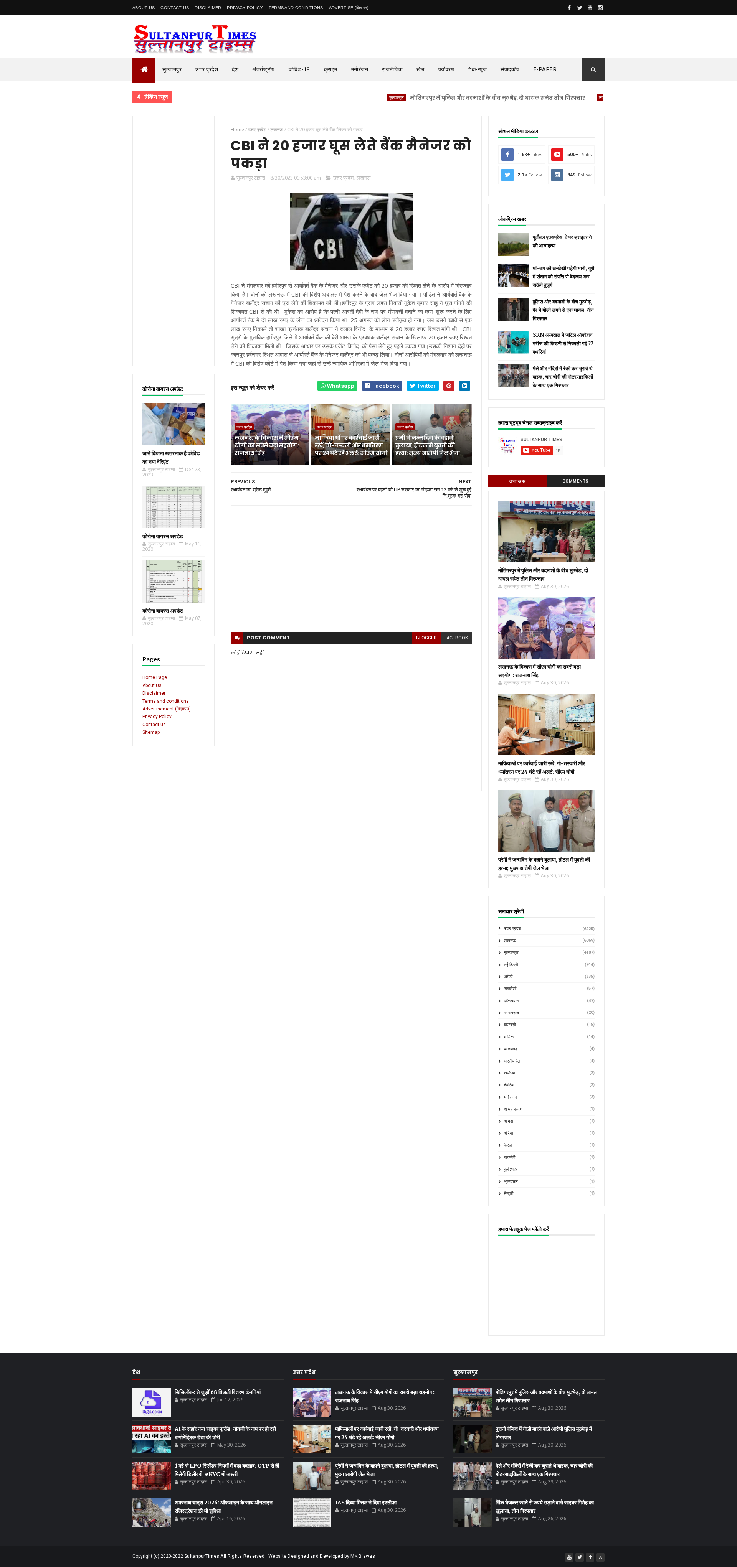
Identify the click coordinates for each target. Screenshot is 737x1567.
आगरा (508, 1121)
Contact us (154, 724)
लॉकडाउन (511, 1001)
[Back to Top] (600, 1557)
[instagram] (600, 7)
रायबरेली (510, 988)
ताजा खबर (517, 481)
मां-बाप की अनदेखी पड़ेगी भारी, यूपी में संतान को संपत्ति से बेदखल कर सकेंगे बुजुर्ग (563, 276)
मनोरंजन (359, 69)
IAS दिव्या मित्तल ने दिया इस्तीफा (366, 1502)
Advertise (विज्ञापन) (349, 7)
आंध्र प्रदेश (513, 1109)
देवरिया (509, 1085)
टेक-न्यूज (477, 69)
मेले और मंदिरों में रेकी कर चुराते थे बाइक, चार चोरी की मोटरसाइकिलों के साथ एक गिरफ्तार (563, 377)
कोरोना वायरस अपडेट (162, 536)
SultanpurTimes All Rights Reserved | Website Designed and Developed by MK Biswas (279, 1556)
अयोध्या (509, 1073)
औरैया (508, 1133)
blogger (426, 638)
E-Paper (545, 69)
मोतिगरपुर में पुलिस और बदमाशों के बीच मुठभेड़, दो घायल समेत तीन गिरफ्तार (459, 98)
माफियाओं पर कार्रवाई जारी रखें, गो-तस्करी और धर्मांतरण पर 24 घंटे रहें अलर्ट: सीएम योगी (351, 445)
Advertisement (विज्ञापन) (166, 709)
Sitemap (151, 732)
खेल (420, 69)
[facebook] (569, 7)
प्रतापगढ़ (510, 1048)
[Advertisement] (173, 241)
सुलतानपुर (358, 97)
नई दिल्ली (511, 964)
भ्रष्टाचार (511, 1181)
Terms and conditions (296, 7)
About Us (143, 7)
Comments (575, 481)
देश (235, 69)
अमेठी (508, 976)
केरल (508, 1145)
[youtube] (590, 7)
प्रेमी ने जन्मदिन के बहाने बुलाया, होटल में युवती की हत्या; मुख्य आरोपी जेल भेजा (427, 445)
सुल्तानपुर (172, 69)
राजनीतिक (392, 69)
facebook (456, 638)
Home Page (154, 677)
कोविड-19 (299, 69)
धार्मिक (509, 1037)
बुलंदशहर (510, 1169)
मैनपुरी (508, 1193)
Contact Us (174, 7)
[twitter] (579, 7)
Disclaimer (208, 7)
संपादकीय (510, 69)
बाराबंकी (509, 1157)
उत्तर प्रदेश (206, 69)
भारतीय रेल (512, 1061)
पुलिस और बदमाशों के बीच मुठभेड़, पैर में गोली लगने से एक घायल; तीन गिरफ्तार (563, 310)
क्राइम (330, 69)
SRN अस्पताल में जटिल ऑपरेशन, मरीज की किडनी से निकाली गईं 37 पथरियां (563, 343)
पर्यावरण (446, 69)
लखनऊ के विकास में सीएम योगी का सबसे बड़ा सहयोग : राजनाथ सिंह (267, 445)
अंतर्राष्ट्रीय (263, 69)
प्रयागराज (511, 1012)
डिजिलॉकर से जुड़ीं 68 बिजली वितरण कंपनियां (218, 1392)
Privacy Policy (245, 7)
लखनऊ (363, 177)
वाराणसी (510, 1024)
